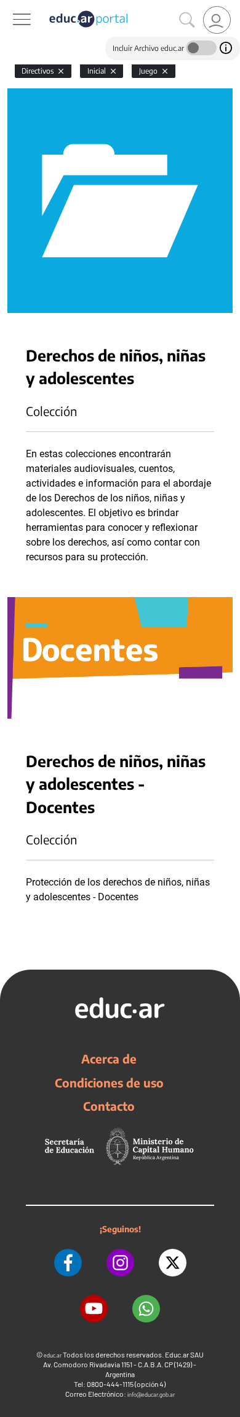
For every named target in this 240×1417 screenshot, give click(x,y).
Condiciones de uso (109, 1082)
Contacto (109, 1105)
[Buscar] (187, 20)
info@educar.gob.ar (151, 1394)
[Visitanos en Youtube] (94, 1309)
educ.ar (53, 1355)
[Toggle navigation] (11, 7)
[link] (217, 20)
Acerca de (109, 1058)
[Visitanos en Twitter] (173, 1263)
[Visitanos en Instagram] (120, 1263)
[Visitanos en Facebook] (68, 1263)
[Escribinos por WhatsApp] (146, 1309)
